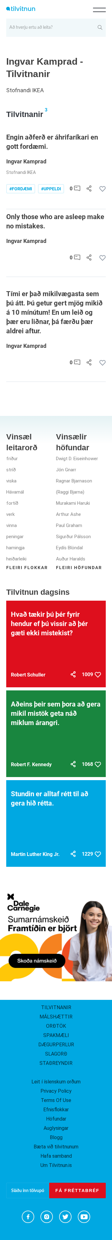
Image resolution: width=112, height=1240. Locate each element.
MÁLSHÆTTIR (56, 1017)
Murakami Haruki (73, 503)
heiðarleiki (16, 559)
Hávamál (15, 492)
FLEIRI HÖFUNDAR (79, 567)
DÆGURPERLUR (56, 1045)
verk (10, 514)
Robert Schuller (28, 675)
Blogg (56, 1137)
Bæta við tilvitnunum (56, 1147)
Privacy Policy (56, 1091)
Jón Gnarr (66, 470)
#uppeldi (51, 188)
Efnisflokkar (56, 1110)
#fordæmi (20, 188)
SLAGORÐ (56, 1054)
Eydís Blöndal (69, 548)
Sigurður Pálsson (73, 536)
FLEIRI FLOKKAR (27, 567)
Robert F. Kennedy (31, 764)
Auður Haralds (70, 559)
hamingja (15, 548)
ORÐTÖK (56, 1026)
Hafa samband (56, 1156)
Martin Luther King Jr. (35, 854)
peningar (15, 536)
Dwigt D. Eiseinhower (77, 458)
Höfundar (56, 1119)
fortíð (12, 503)
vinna (11, 525)
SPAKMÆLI (56, 1035)
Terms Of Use (56, 1100)
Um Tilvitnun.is (56, 1165)
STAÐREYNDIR (56, 1063)
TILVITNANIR (56, 1007)
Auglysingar (56, 1128)
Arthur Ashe (68, 514)
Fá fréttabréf (77, 1190)
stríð (11, 470)
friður (12, 458)
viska (11, 481)
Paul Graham (69, 525)
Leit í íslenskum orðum (56, 1082)
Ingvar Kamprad (26, 161)
